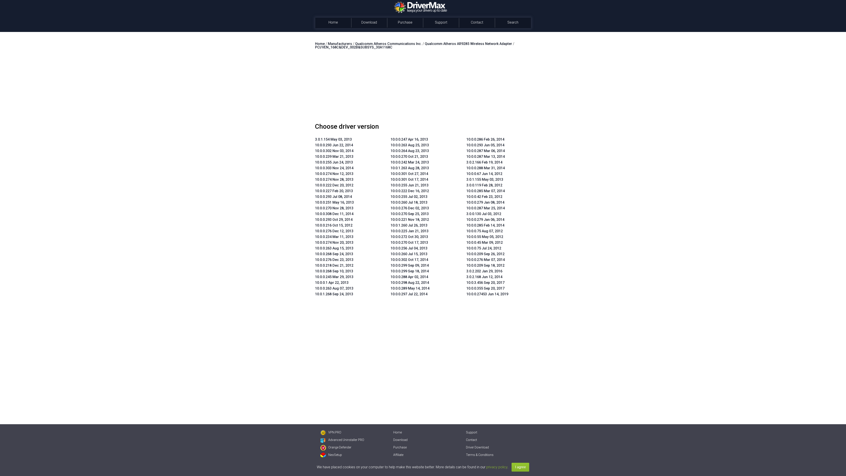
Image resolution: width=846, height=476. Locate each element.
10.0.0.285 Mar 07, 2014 (485, 191)
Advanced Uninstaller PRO (346, 439)
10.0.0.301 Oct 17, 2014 (409, 179)
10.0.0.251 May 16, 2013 (334, 202)
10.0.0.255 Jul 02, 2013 (409, 197)
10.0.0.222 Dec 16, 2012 (410, 191)
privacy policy (496, 467)
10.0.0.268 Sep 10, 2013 (334, 271)
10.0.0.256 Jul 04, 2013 (409, 248)
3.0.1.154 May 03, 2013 (333, 139)
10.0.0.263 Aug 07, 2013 (334, 288)
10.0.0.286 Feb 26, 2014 (485, 139)
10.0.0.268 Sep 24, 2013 (334, 254)
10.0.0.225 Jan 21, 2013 (410, 231)
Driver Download (477, 447)
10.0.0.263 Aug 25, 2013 (410, 145)
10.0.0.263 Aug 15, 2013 (334, 248)
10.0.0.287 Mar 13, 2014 (485, 156)
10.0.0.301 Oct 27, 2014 (409, 174)
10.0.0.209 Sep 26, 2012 (485, 254)
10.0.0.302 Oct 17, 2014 (409, 260)
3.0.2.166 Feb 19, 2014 (484, 162)
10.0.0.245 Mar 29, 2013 (334, 277)
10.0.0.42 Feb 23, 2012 (484, 197)
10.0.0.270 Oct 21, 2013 (409, 156)
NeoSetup (335, 454)
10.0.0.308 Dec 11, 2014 (334, 214)
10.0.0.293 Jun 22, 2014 (334, 145)
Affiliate (398, 454)
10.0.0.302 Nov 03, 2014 (334, 151)
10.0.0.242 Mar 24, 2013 (410, 162)
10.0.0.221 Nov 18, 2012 (410, 220)
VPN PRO (334, 432)
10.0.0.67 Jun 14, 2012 (484, 174)
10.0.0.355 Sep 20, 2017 (485, 288)
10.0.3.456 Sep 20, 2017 (485, 283)
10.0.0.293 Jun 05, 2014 (485, 145)
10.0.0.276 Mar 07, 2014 (485, 260)
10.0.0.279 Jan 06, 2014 (485, 220)
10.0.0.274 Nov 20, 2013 (334, 242)
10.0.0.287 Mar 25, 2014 (485, 208)
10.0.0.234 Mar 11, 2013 (334, 237)
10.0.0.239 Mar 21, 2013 (334, 156)
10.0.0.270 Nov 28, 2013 (334, 208)
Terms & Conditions (480, 454)
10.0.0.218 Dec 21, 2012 (334, 265)
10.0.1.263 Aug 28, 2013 (410, 168)
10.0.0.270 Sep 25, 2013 (410, 214)
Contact (477, 22)
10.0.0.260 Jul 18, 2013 (409, 202)
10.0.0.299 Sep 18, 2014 (410, 271)
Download (369, 22)
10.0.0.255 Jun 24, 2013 (334, 162)
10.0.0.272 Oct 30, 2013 (409, 237)
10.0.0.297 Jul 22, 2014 (409, 294)
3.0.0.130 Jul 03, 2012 (483, 214)
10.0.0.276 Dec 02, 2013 (410, 208)
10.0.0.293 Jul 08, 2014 (333, 197)
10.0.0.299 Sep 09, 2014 (410, 265)
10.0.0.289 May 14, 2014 (410, 288)
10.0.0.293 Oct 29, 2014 (333, 220)
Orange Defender (339, 447)
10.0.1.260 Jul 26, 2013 (409, 225)
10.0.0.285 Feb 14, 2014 (485, 225)
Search (512, 22)
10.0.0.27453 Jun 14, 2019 (487, 294)
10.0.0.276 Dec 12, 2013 (334, 231)
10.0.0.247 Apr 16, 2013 (409, 139)
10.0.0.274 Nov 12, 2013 (334, 174)
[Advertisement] (423, 88)
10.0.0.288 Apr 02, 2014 (409, 277)
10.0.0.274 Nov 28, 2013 (334, 179)
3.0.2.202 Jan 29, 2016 (484, 271)
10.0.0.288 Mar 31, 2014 (485, 168)
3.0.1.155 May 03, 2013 (484, 179)
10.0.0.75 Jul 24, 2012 (483, 248)
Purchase (405, 22)
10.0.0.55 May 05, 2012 (484, 237)
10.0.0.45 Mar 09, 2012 (484, 242)
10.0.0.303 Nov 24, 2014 (334, 168)
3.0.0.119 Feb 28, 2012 (484, 185)
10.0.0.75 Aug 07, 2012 (484, 231)
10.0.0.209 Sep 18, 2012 (485, 265)
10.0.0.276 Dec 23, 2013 (334, 260)
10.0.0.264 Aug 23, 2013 (410, 151)
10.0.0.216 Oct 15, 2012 (333, 225)
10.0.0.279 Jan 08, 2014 (485, 202)
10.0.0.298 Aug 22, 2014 (410, 283)
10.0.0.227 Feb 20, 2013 (334, 191)
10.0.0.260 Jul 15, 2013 (409, 254)
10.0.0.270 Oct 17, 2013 (409, 242)
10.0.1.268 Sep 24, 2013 (334, 294)
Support (441, 22)
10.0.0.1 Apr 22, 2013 (332, 283)
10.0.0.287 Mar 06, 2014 (485, 151)
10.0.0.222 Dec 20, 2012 (334, 185)
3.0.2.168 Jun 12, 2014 (484, 277)
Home (333, 22)
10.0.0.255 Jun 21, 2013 (410, 185)
